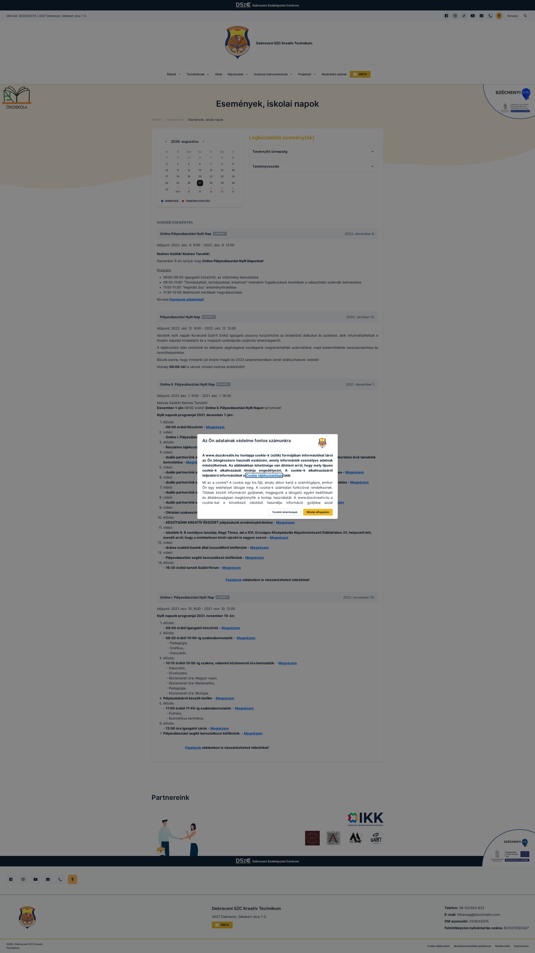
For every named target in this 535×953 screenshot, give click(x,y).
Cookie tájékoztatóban (264, 475)
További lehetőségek (285, 512)
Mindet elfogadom (318, 512)
